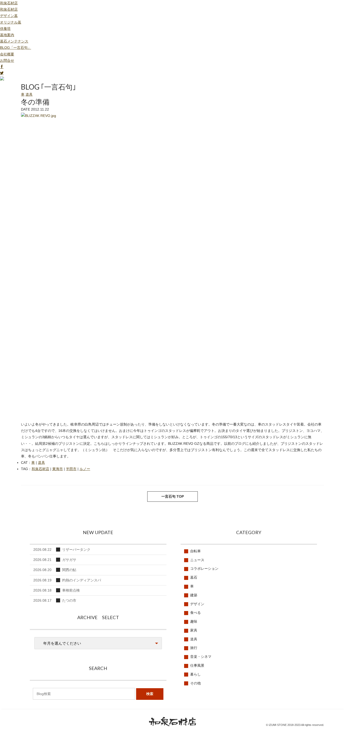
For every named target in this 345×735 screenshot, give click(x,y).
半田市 (71, 469)
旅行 (193, 648)
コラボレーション (204, 568)
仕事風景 (197, 665)
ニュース (197, 560)
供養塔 (5, 29)
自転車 (195, 551)
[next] (41, 498)
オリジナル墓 (10, 22)
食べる (195, 613)
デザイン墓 (9, 16)
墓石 (193, 577)
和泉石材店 (9, 3)
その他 (195, 683)
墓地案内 (7, 35)
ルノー (85, 469)
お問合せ (7, 60)
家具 (193, 630)
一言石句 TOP (172, 496)
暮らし (195, 674)
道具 (29, 94)
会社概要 (7, 54)
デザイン (197, 604)
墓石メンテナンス (14, 41)
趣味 (193, 621)
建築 (193, 595)
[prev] (304, 498)
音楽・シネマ (200, 657)
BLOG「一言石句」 (15, 48)
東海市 (57, 469)
